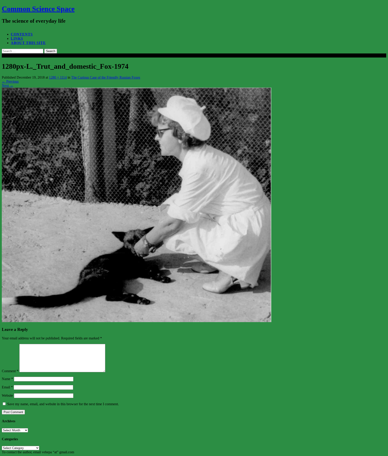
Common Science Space (38, 9)
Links (17, 38)
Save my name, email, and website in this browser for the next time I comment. (63, 404)
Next (7, 85)
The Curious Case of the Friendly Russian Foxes (105, 77)
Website (7, 395)
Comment (10, 371)
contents (22, 34)
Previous (10, 81)
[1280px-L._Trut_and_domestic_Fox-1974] (136, 321)
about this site (28, 43)
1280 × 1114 (58, 77)
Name (7, 379)
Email (7, 387)
